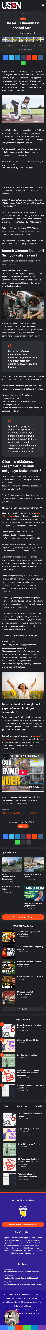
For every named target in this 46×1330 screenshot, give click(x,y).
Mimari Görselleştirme (34, 1298)
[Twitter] (11, 57)
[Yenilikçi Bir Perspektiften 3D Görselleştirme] (12, 864)
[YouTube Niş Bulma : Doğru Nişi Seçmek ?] (8, 952)
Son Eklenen (22, 1106)
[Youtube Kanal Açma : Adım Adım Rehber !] (8, 937)
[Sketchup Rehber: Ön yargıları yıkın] (34, 893)
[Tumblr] (23, 57)
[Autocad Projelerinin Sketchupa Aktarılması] (8, 1090)
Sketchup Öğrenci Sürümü (28, 1040)
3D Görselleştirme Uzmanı (28, 1302)
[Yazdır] (28, 842)
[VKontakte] (40, 57)
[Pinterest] (28, 57)
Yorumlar (39, 1106)
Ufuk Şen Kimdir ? (32, 1314)
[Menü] (43, 6)
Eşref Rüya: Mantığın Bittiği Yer (30, 977)
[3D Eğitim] (11, 5)
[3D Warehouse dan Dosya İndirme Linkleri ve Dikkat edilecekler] (8, 1075)
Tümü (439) (23, 1009)
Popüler (6, 1106)
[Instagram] (27, 1257)
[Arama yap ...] (38, 6)
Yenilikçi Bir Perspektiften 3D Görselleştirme (9, 876)
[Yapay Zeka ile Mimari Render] (34, 864)
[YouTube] (24, 1257)
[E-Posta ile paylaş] (23, 842)
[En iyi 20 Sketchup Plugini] (8, 1060)
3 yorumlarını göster (23, 917)
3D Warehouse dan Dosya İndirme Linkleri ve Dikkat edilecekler (28, 1072)
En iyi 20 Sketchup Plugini (28, 1055)
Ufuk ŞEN (38, 1294)
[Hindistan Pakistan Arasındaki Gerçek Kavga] (8, 967)
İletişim (8, 1310)
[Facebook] (5, 57)
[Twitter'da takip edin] (14, 46)
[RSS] (30, 1257)
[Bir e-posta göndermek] (16, 46)
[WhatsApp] (23, 63)
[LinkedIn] (17, 57)
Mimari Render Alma (10, 1302)
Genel (28, 14)
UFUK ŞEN (9, 46)
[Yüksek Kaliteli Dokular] (23, 39)
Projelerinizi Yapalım (32, 1310)
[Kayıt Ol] (34, 6)
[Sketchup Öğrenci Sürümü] (8, 1045)
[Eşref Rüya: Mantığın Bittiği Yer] (8, 982)
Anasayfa (21, 14)
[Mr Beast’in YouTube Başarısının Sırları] (8, 997)
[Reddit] (34, 57)
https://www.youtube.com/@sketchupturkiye (21, 813)
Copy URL (23, 826)
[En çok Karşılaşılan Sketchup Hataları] (8, 1030)
